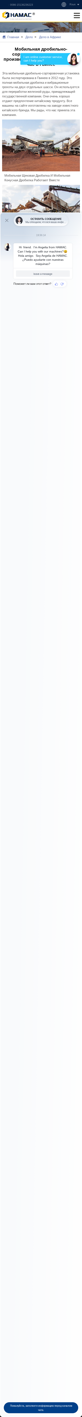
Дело (29, 37)
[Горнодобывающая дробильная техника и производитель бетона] (18, 15)
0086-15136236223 (21, 4)
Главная (13, 37)
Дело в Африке (50, 37)
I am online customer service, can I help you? (43, 58)
